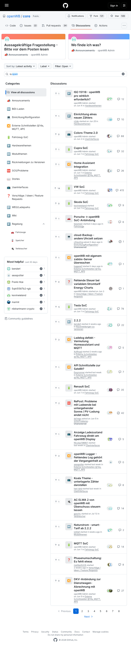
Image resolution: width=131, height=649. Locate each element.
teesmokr (78, 224)
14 (122, 508)
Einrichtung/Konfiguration (86, 244)
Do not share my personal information (65, 634)
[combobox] (65, 74)
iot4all (77, 532)
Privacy (35, 631)
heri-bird (78, 488)
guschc (77, 513)
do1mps (77, 418)
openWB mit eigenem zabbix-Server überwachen (87, 259)
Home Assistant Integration (84, 164)
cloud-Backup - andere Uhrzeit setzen (88, 236)
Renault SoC (82, 386)
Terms (25, 631)
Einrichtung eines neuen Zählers (85, 115)
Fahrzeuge (79, 226)
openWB (13, 16)
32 (122, 151)
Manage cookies (100, 631)
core (26, 16)
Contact (86, 631)
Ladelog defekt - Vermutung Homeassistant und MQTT (86, 343)
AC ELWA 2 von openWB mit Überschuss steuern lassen (87, 505)
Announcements (16, 54)
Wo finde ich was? (86, 45)
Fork (98, 16)
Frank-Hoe (17, 281)
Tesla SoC (80, 305)
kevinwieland (19, 295)
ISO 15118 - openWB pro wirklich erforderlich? (87, 95)
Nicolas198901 (81, 442)
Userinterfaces (92, 139)
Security (45, 631)
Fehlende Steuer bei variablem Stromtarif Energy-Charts (87, 283)
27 (122, 590)
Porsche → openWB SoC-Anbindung (87, 218)
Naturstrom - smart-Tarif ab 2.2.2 (87, 526)
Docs (77, 631)
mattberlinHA (80, 565)
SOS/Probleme (81, 421)
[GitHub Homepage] (55, 640)
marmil (15, 302)
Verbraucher (79, 516)
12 (122, 99)
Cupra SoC (81, 147)
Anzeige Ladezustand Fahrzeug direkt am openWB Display (88, 436)
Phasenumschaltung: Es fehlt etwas (88, 559)
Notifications (78, 16)
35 (122, 389)
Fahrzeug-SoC (92, 154)
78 (122, 308)
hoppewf (78, 266)
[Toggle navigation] (6, 5)
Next (87, 616)
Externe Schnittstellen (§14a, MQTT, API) (87, 175)
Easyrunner (79, 372)
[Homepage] (65, 5)
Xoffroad (78, 351)
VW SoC (79, 186)
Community (66, 631)
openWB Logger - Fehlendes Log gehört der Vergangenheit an (88, 457)
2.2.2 (77, 320)
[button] (123, 74)
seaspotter (18, 275)
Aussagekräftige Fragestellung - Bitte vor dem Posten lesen (31, 47)
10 (122, 119)
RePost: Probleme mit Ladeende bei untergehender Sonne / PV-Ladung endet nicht (86, 408)
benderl (16, 268)
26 (122, 170)
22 (122, 325)
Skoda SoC (81, 202)
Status (55, 631)
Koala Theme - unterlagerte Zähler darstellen (86, 481)
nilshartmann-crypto (23, 308)
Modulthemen (80, 534)
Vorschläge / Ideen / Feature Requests (87, 568)
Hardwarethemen (93, 105)
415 (121, 190)
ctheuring (78, 242)
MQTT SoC (81, 543)
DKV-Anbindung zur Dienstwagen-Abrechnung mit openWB (87, 584)
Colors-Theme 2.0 (86, 132)
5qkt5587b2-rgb (21, 288)
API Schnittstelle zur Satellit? (87, 367)
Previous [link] (66, 611)
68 (122, 136)
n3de (76, 121)
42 (122, 412)
